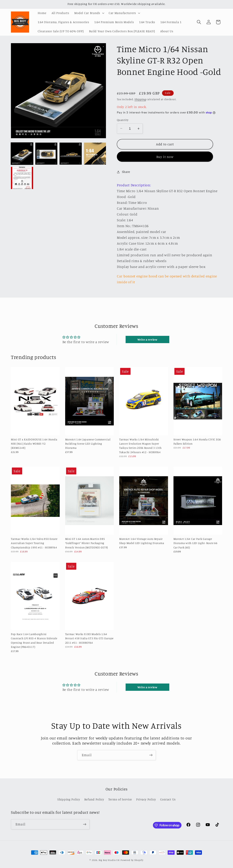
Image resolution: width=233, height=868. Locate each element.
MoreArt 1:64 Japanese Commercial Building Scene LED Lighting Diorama (87, 444)
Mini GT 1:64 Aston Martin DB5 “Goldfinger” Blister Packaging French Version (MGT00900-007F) (86, 543)
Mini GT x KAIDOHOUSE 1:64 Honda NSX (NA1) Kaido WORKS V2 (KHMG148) (34, 444)
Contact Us (168, 799)
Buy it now (165, 157)
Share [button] (126, 172)
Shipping (140, 99)
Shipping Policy (68, 799)
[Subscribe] (151, 755)
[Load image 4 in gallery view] (95, 154)
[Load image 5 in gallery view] (22, 178)
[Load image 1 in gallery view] (22, 154)
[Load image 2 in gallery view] (46, 154)
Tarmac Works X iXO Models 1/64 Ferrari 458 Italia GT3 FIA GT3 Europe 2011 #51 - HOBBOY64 (89, 638)
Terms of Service (120, 799)
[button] (89, 13)
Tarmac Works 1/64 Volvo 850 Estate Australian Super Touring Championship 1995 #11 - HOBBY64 (34, 543)
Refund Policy (94, 799)
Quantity (123, 120)
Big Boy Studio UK (109, 860)
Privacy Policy (146, 799)
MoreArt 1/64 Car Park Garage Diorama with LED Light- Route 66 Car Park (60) (195, 543)
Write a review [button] (147, 339)
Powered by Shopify (132, 860)
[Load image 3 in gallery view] (71, 154)
